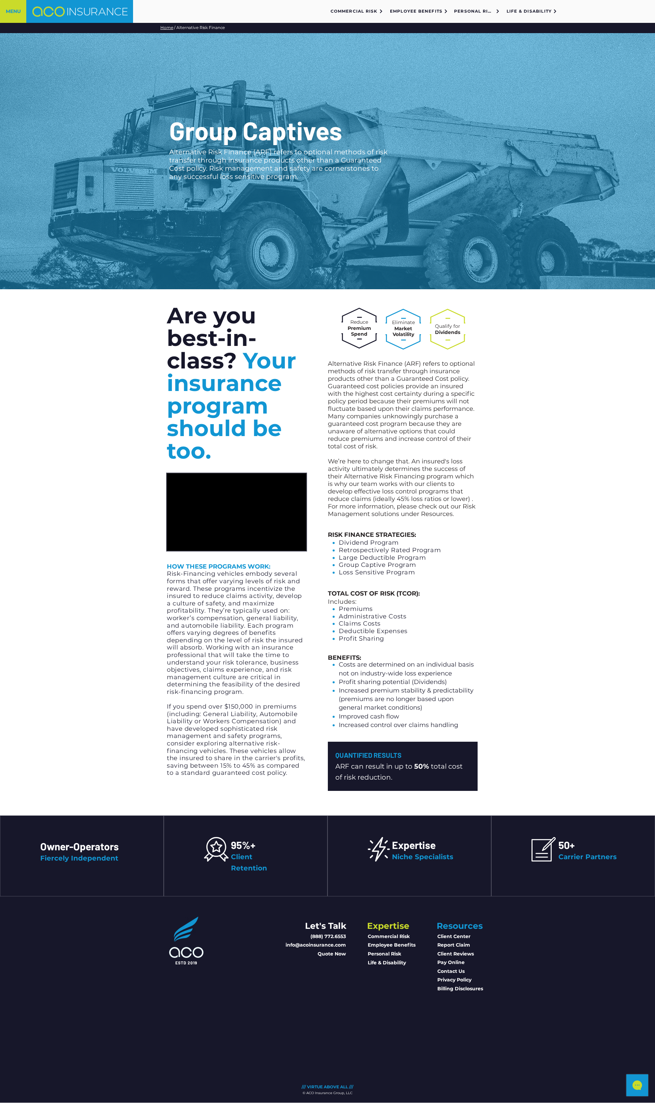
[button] (13, 11)
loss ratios (426, 499)
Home (166, 27)
